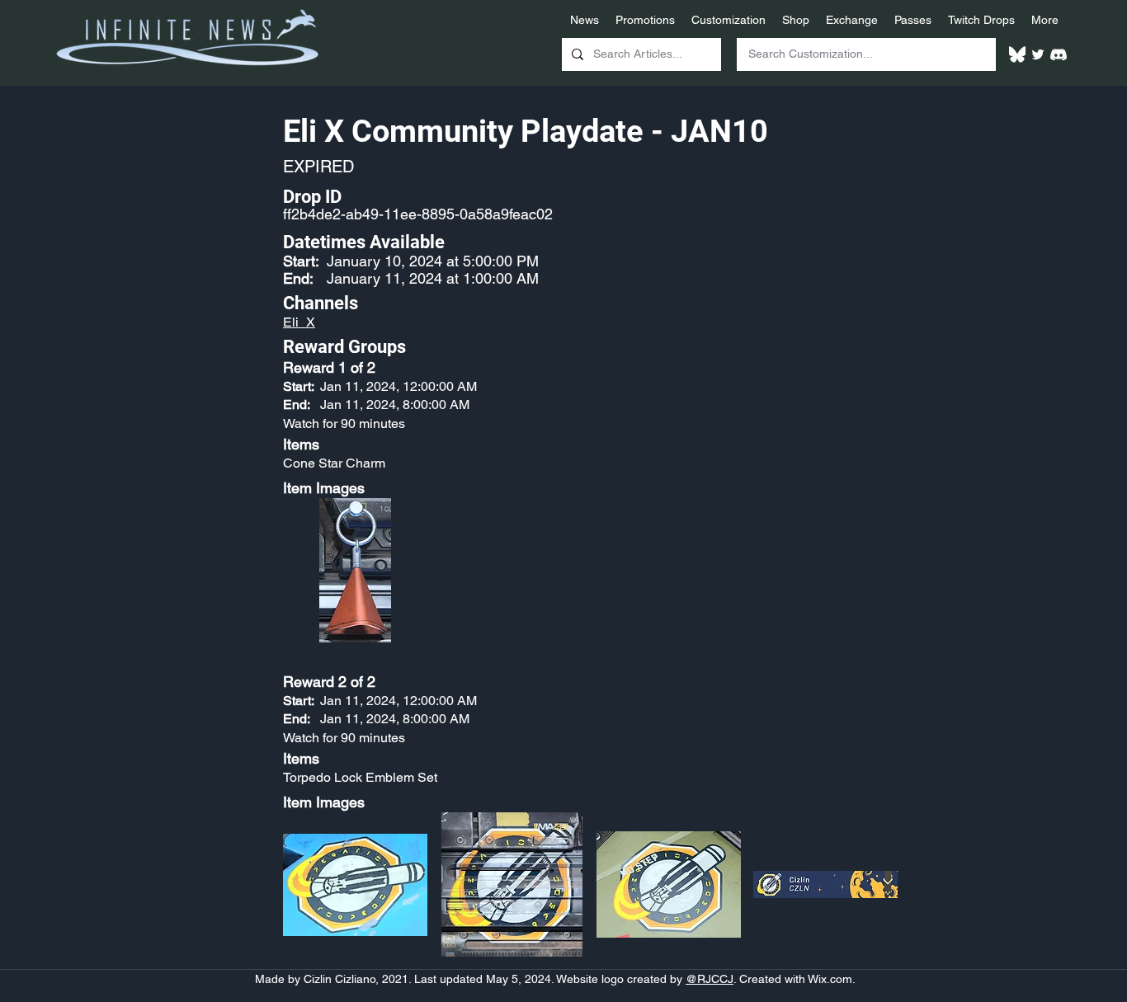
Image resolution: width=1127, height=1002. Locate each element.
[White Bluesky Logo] (1017, 54)
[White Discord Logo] (1058, 54)
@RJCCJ (709, 979)
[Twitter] (1038, 54)
